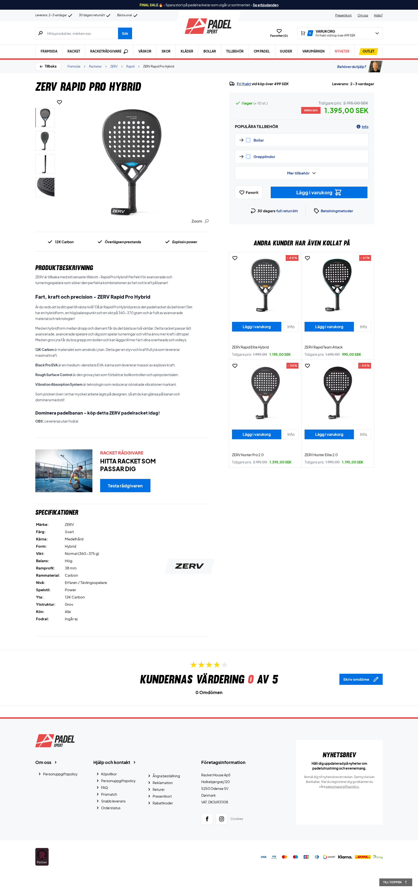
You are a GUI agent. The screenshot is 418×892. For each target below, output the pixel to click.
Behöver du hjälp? (351, 66)
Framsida (49, 51)
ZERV (114, 66)
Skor (166, 51)
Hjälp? (378, 15)
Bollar (209, 51)
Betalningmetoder (337, 210)
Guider (286, 51)
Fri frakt (244, 84)
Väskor (144, 51)
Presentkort (343, 15)
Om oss (363, 15)
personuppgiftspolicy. (342, 786)
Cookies (236, 819)
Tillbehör (235, 51)
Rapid (130, 66)
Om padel (262, 51)
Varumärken (313, 51)
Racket (73, 51)
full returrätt (287, 210)
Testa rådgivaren (125, 485)
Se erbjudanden (265, 5)
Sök (125, 33)
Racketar (95, 66)
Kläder (187, 51)
